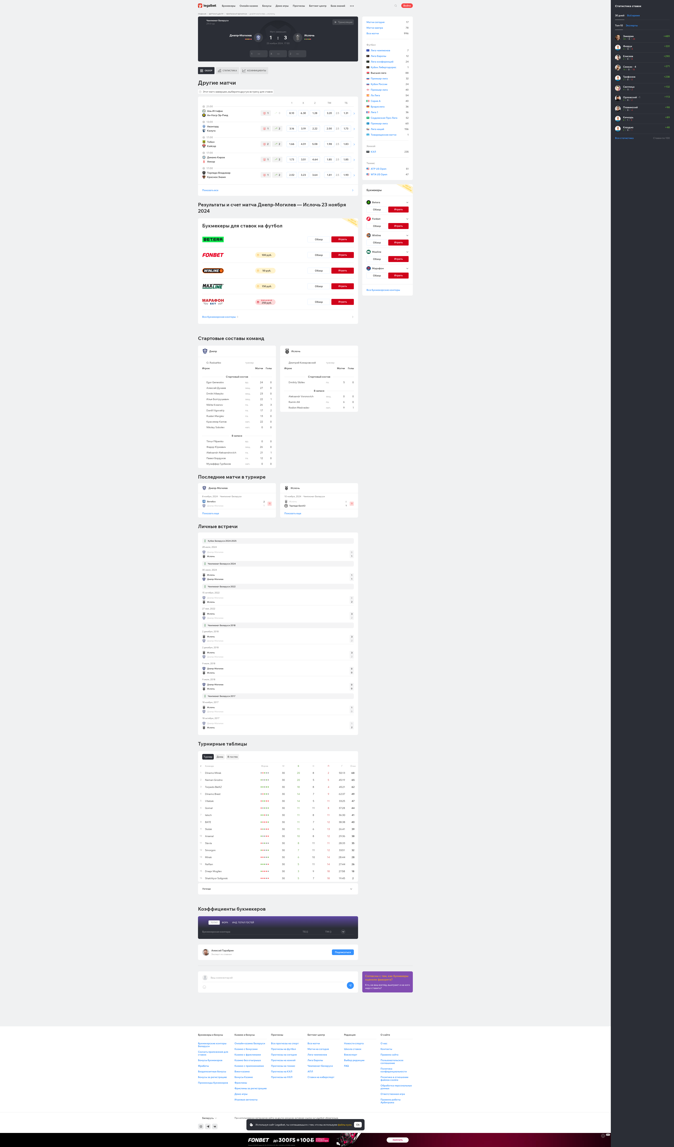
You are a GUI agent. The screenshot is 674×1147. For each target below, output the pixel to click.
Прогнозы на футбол (283, 1049)
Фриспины (240, 1082)
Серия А (390, 101)
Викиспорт (350, 1054)
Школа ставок (352, 1049)
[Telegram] (208, 1126)
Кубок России (390, 84)
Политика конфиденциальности (394, 1070)
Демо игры (282, 5)
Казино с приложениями (249, 1065)
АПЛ (310, 1071)
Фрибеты (203, 1065)
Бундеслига (390, 106)
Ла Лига (390, 95)
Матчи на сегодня (318, 1049)
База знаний (338, 5)
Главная (202, 14)
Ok (358, 1124)
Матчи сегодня (387, 22)
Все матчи (387, 33)
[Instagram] (201, 1126)
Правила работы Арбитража (391, 1101)
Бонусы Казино (243, 1077)
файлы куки (344, 1124)
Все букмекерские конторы (220, 316)
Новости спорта (354, 1043)
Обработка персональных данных (396, 1087)
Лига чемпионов (390, 50)
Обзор (319, 239)
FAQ (346, 1065)
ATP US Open (390, 168)
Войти (407, 5)
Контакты (386, 1049)
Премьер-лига (390, 78)
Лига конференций (390, 61)
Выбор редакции (354, 1060)
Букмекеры (228, 5)
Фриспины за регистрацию (250, 1088)
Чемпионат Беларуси (236, 14)
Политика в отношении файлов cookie (394, 1078)
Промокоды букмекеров (213, 1082)
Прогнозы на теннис (283, 1065)
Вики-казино (242, 1071)
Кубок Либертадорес (390, 67)
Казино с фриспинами (247, 1054)
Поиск (395, 5)
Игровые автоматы (245, 1099)
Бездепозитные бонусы (212, 1071)
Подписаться (343, 952)
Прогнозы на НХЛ (281, 1077)
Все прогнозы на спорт (285, 1043)
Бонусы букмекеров (210, 1060)
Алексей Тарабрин (222, 950)
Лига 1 (390, 112)
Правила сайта (389, 1054)
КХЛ (390, 151)
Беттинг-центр (317, 5)
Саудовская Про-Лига (390, 117)
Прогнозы (299, 5)
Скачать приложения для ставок (213, 1053)
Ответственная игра (393, 1094)
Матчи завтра (387, 27)
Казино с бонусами (245, 1049)
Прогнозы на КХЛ (281, 1071)
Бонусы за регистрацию (212, 1077)
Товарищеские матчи (390, 134)
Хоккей (370, 146)
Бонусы (266, 5)
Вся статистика (624, 138)
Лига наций (390, 129)
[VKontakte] (215, 1126)
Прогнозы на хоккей (283, 1060)
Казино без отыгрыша (247, 1060)
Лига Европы (390, 56)
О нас (384, 1043)
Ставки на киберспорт (321, 1077)
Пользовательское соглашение (392, 1062)
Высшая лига (390, 72)
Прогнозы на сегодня (284, 1054)
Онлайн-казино (249, 5)
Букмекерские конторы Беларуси (212, 1045)
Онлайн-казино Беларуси (249, 1043)
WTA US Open (390, 174)
